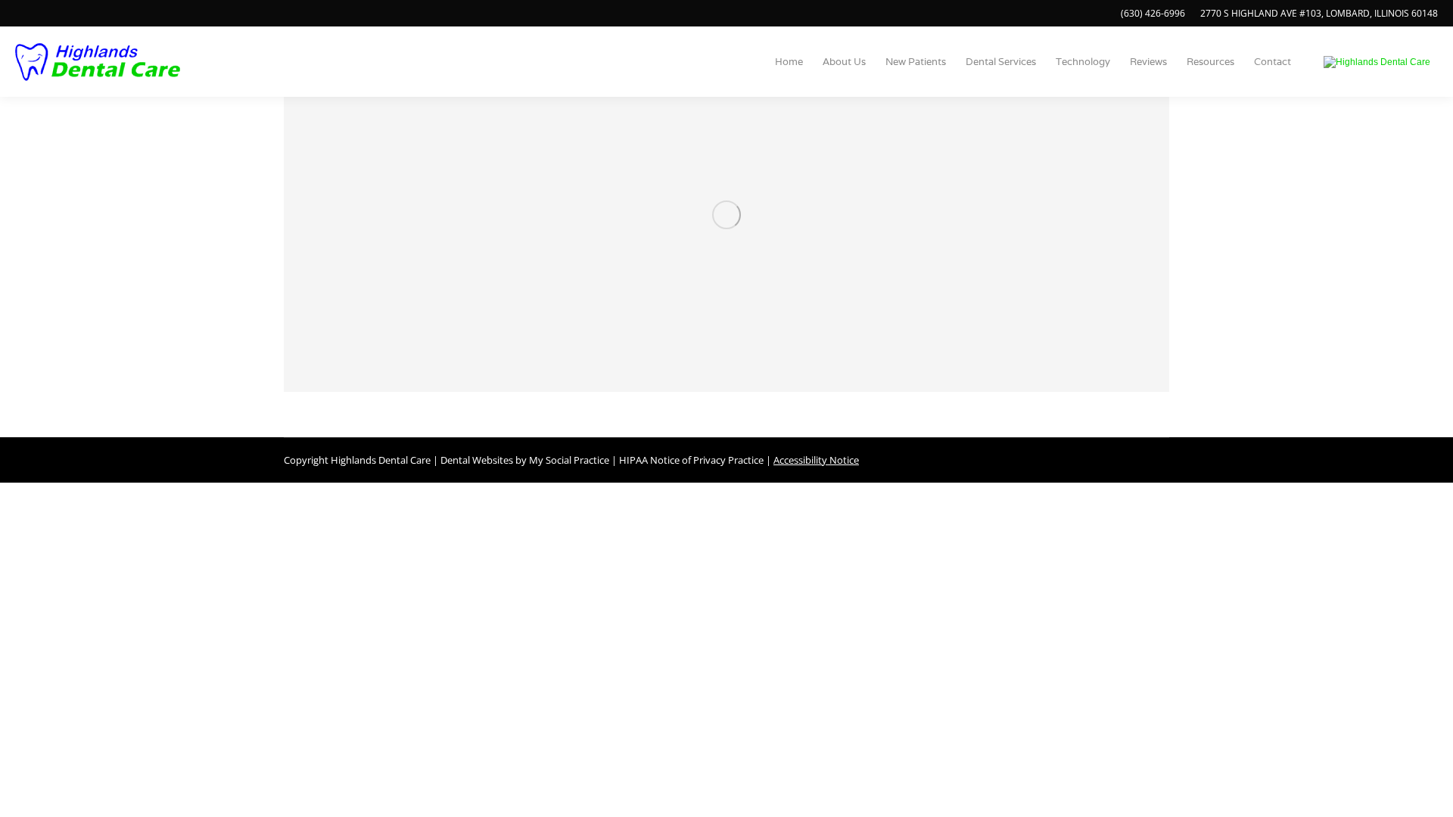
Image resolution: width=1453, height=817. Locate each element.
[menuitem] (789, 61)
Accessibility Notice (816, 460)
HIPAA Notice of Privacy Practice (691, 460)
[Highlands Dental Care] (1377, 62)
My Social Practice (568, 460)
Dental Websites (476, 460)
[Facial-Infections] (726, 215)
